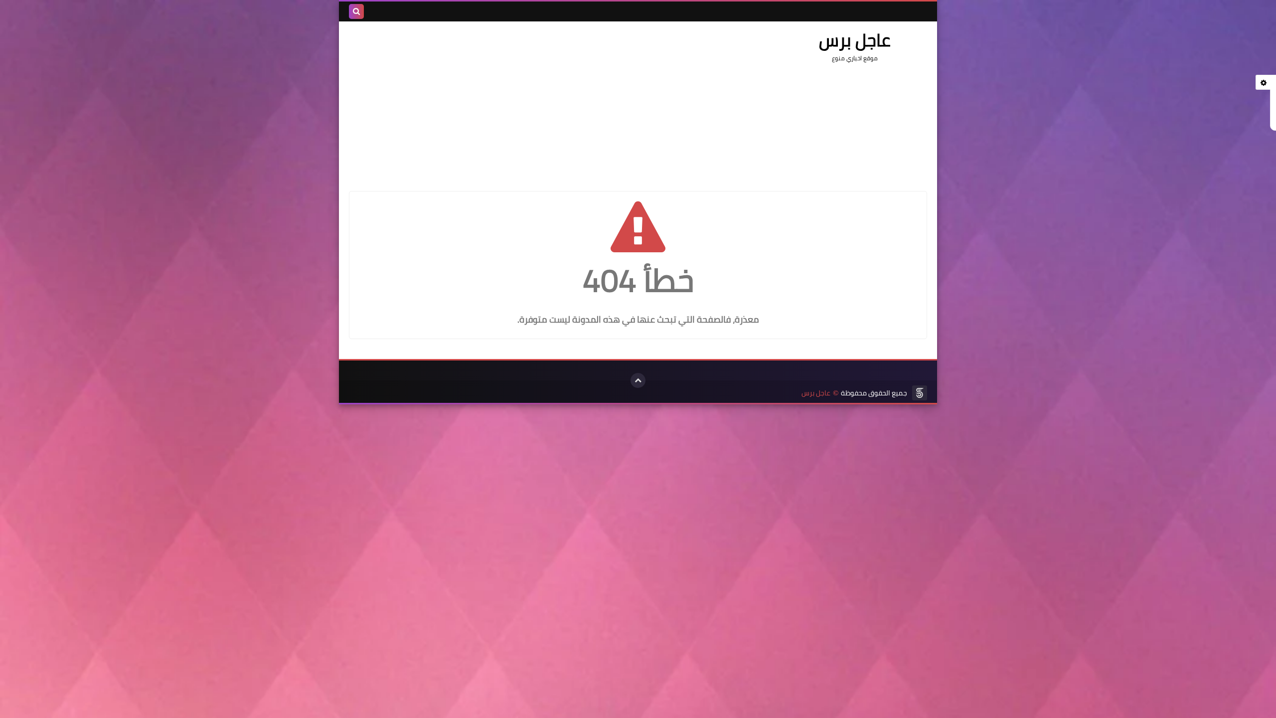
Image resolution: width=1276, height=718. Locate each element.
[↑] (638, 380)
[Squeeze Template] (919, 392)
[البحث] (356, 11)
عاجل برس (815, 393)
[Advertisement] (530, 101)
